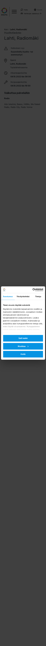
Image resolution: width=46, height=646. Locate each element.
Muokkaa (22, 346)
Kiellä (23, 354)
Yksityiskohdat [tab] (23, 296)
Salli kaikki (23, 338)
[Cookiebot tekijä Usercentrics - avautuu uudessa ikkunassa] (32, 289)
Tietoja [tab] (38, 296)
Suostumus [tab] (8, 296)
